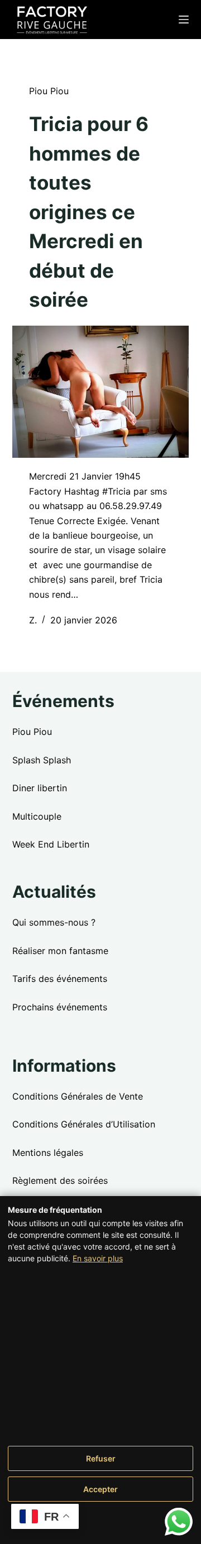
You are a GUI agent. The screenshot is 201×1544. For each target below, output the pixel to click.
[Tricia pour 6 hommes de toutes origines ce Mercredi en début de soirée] (100, 392)
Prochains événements (59, 1007)
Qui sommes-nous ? (53, 922)
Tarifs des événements (59, 978)
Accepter (100, 1489)
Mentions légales (47, 1152)
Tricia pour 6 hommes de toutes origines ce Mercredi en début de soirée (89, 211)
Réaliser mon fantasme (60, 950)
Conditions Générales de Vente (77, 1096)
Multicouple (36, 816)
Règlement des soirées (60, 1180)
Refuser (101, 1458)
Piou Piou (49, 90)
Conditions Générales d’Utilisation (83, 1124)
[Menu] (184, 19)
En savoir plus (98, 1258)
